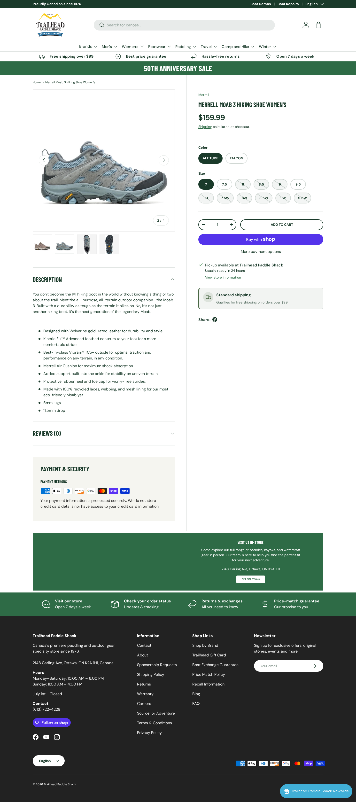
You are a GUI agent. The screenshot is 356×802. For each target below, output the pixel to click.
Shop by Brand (205, 645)
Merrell (203, 95)
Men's (107, 46)
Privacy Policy (149, 732)
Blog (196, 693)
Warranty (145, 693)
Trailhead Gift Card (209, 655)
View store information (223, 277)
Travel (206, 46)
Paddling (183, 46)
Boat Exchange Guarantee (215, 664)
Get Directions (251, 579)
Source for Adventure (156, 713)
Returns (144, 684)
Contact (144, 645)
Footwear (156, 46)
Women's (130, 46)
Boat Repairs (288, 4)
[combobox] (184, 25)
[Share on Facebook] (215, 319)
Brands (85, 46)
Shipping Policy (150, 674)
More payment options (261, 251)
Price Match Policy (208, 674)
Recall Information (208, 684)
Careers (144, 703)
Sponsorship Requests (157, 664)
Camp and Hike (235, 46)
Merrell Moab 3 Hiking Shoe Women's (70, 82)
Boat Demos (260, 4)
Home (37, 82)
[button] (318, 25)
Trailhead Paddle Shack (60, 784)
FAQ (196, 703)
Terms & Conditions (154, 722)
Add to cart (282, 224)
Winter (265, 46)
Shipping (205, 126)
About (142, 655)
